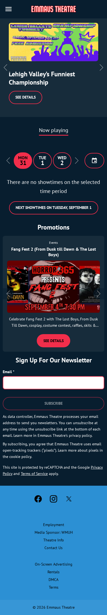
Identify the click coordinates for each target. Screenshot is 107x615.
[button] (8, 160)
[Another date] (94, 160)
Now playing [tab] (53, 130)
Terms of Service (34, 473)
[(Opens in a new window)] (53, 42)
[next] (101, 67)
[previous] (5, 67)
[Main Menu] (8, 9)
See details (25, 97)
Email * (8, 371)
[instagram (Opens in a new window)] (53, 498)
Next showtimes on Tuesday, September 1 (54, 207)
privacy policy (80, 435)
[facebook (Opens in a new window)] (38, 498)
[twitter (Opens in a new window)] (68, 498)
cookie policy (20, 456)
